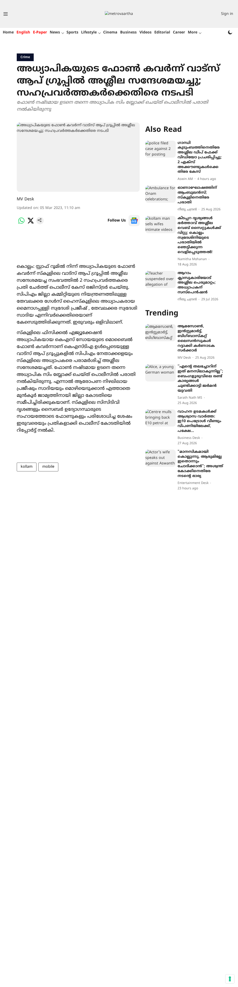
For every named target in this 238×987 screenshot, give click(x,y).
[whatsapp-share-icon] (21, 223)
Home (8, 32)
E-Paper (40, 32)
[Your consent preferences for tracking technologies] (229, 978)
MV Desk (25, 199)
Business (128, 32)
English (23, 32)
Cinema (110, 32)
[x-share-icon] (30, 223)
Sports (72, 32)
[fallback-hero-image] (160, 149)
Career (179, 32)
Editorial (162, 32)
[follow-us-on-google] (134, 220)
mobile (48, 466)
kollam (27, 466)
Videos (145, 32)
